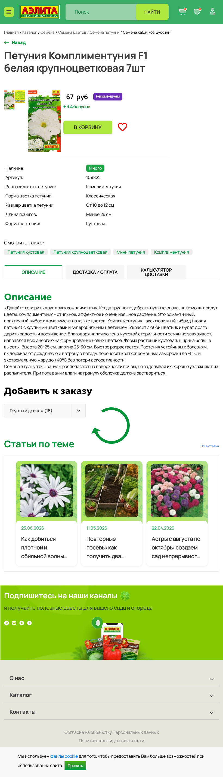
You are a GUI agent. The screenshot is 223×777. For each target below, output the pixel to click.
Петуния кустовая (26, 252)
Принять (75, 765)
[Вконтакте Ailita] (14, 622)
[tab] (33, 272)
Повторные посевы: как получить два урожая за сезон (107, 548)
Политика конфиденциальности (111, 741)
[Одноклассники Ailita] (21, 622)
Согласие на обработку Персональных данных (111, 732)
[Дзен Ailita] (29, 622)
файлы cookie (64, 756)
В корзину (87, 127)
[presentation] (33, 272)
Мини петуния (131, 252)
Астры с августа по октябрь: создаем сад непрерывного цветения (176, 548)
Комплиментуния (171, 252)
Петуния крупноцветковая (80, 252)
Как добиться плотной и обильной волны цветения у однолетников (42, 548)
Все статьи (210, 446)
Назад (19, 42)
